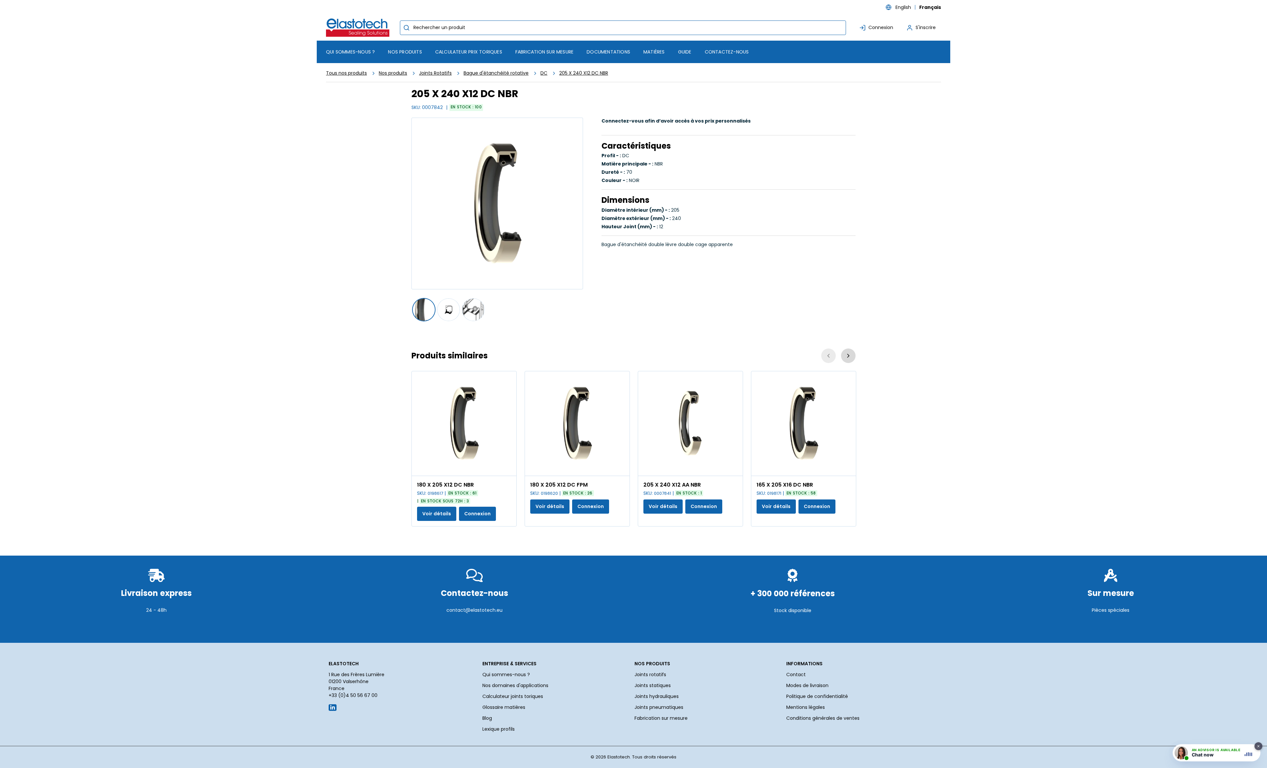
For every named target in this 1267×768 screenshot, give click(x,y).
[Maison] (359, 27)
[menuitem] (405, 52)
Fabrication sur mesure (661, 718)
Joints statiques (652, 685)
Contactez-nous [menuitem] (727, 52)
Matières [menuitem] (654, 52)
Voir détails (436, 513)
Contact (796, 674)
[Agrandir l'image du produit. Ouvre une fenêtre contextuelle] (508, 467)
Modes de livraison (807, 685)
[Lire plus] (156, 626)
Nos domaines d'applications (515, 685)
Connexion (477, 513)
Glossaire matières (503, 707)
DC (543, 73)
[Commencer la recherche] (406, 27)
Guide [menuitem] (685, 52)
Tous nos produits (346, 73)
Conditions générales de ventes (823, 718)
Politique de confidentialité (817, 696)
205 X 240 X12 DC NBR (583, 73)
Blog (487, 718)
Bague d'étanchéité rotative (496, 73)
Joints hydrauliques (656, 696)
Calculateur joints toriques (512, 696)
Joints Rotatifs (435, 73)
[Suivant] (848, 355)
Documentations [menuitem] (608, 52)
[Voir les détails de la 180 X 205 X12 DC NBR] (464, 423)
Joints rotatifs (650, 674)
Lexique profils (498, 729)
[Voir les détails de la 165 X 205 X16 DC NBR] (803, 423)
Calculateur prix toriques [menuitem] (468, 52)
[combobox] (623, 27)
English (903, 7)
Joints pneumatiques (658, 707)
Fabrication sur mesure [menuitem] (544, 52)
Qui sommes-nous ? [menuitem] (350, 52)
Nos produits (393, 73)
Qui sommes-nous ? (506, 674)
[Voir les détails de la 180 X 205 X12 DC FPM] (577, 423)
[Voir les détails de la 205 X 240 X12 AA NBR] (690, 423)
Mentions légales (805, 707)
